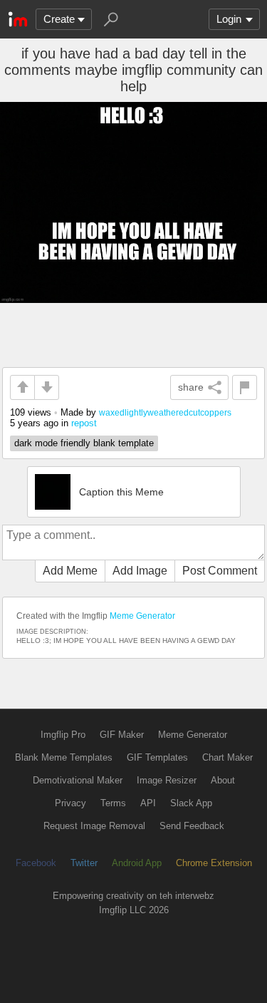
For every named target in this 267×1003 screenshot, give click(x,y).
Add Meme (70, 571)
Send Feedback (191, 826)
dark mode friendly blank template (84, 443)
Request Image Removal (94, 826)
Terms (113, 803)
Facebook (36, 863)
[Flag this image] (244, 387)
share (191, 387)
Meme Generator (142, 616)
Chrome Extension (214, 863)
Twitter (84, 863)
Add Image (139, 571)
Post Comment (219, 571)
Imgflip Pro (63, 734)
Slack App (191, 803)
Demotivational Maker (77, 780)
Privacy (70, 803)
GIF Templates (157, 757)
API (148, 803)
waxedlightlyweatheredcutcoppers (165, 412)
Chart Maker (227, 757)
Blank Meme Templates (63, 757)
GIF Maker (122, 734)
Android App (137, 863)
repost (84, 423)
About (223, 780)
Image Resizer (167, 780)
